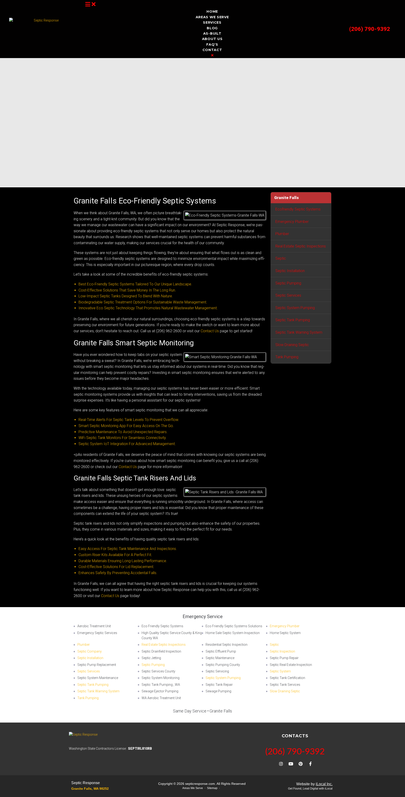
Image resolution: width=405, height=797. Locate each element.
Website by (314, 784)
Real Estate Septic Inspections (300, 246)
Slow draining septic (292, 345)
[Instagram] (281, 764)
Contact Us (210, 331)
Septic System (280, 671)
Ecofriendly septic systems (298, 209)
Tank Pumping (286, 357)
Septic (280, 258)
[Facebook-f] (310, 764)
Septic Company (89, 651)
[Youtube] (291, 764)
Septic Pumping (288, 283)
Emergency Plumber (292, 221)
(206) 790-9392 (369, 29)
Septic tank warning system (298, 332)
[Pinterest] (301, 764)
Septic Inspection (282, 651)
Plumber (282, 234)
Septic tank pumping (292, 320)
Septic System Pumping (295, 308)
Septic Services (288, 295)
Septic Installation (290, 271)
